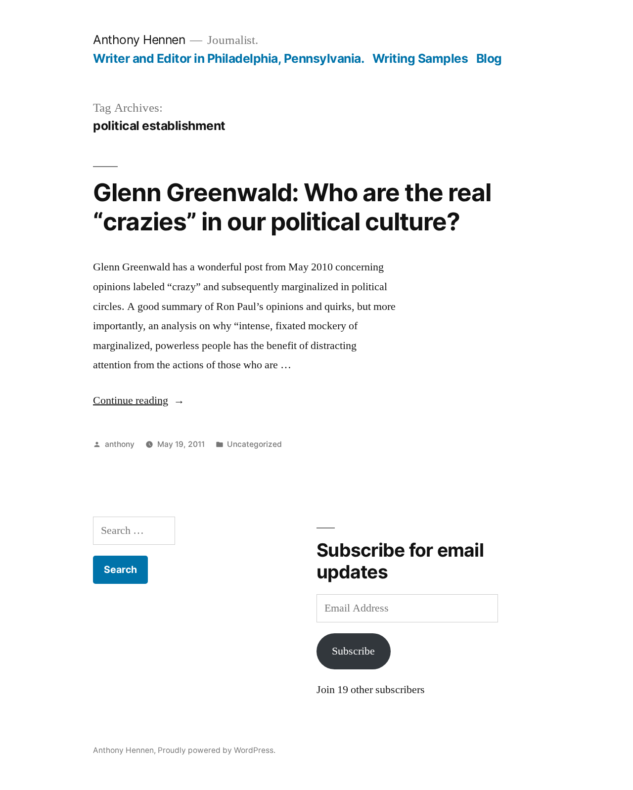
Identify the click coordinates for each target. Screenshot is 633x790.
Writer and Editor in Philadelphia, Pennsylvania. (228, 58)
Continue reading (138, 400)
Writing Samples (420, 58)
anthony (120, 444)
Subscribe (353, 651)
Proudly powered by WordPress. (216, 750)
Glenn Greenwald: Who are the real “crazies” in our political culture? (292, 206)
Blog (489, 58)
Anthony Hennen (139, 39)
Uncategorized (254, 444)
